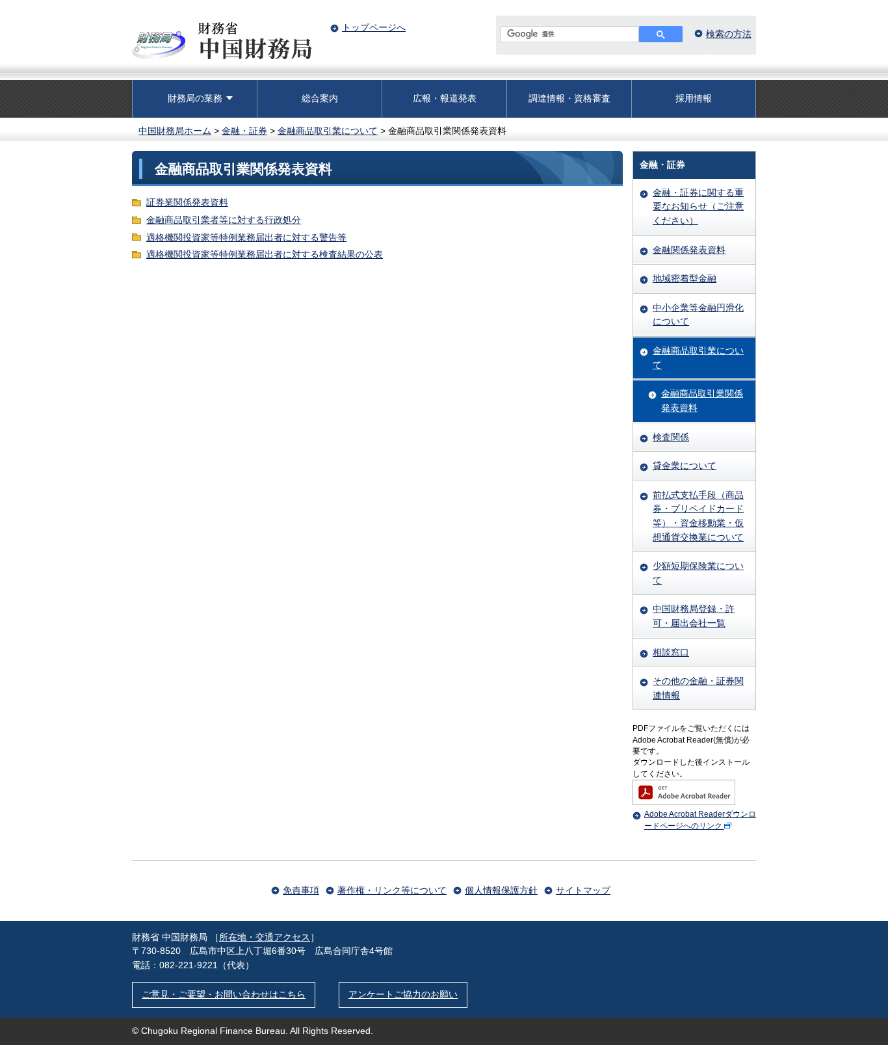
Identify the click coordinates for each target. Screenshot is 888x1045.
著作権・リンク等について (392, 890)
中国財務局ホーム (174, 131)
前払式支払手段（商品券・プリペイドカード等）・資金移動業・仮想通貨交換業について (698, 516)
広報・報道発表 (445, 98)
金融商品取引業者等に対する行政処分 (223, 220)
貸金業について (684, 465)
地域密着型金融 (684, 278)
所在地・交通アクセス (264, 937)
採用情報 (693, 98)
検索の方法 (728, 34)
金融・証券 (244, 131)
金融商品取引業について (328, 131)
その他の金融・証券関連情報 (698, 688)
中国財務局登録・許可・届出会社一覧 (694, 615)
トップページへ (374, 27)
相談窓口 (671, 652)
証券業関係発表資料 (187, 202)
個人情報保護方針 (501, 890)
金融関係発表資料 (689, 250)
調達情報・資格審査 (569, 98)
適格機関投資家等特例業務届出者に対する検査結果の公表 (264, 254)
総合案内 (320, 98)
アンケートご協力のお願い (403, 994)
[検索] (661, 34)
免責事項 (301, 890)
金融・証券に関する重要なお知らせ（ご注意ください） (698, 206)
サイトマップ (583, 890)
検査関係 (671, 437)
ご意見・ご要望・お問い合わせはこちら (224, 994)
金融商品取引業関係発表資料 (702, 400)
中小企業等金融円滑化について (698, 314)
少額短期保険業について (698, 573)
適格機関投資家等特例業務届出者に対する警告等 (246, 237)
